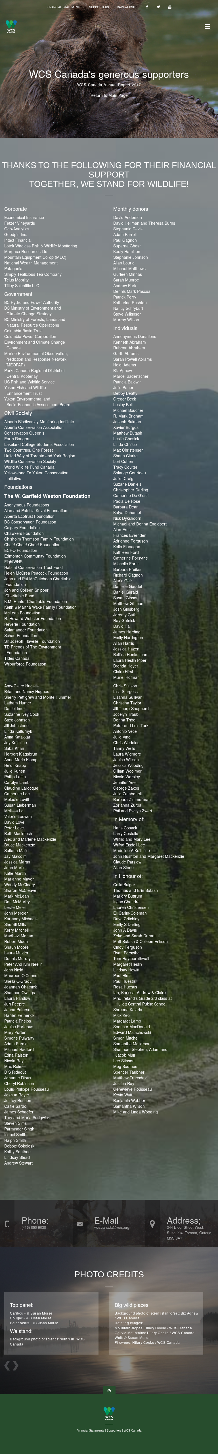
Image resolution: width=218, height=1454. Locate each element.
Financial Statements (64, 7)
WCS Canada (133, 1430)
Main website (127, 7)
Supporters (99, 7)
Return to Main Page (109, 95)
